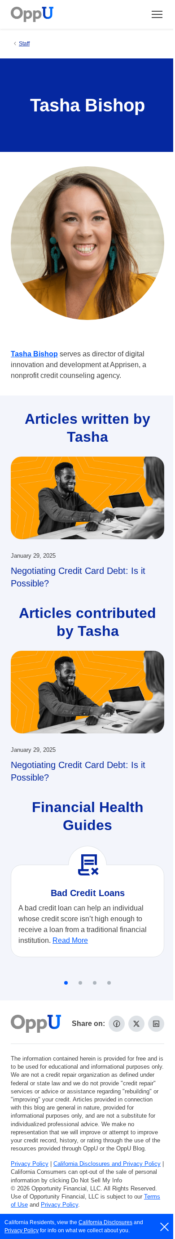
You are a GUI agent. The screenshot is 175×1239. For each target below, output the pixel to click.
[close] (165, 1227)
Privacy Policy (29, 1163)
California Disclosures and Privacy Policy (107, 1163)
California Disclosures (105, 1222)
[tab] (66, 983)
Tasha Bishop (34, 354)
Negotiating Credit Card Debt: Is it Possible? (78, 577)
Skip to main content (54, 15)
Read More (70, 940)
